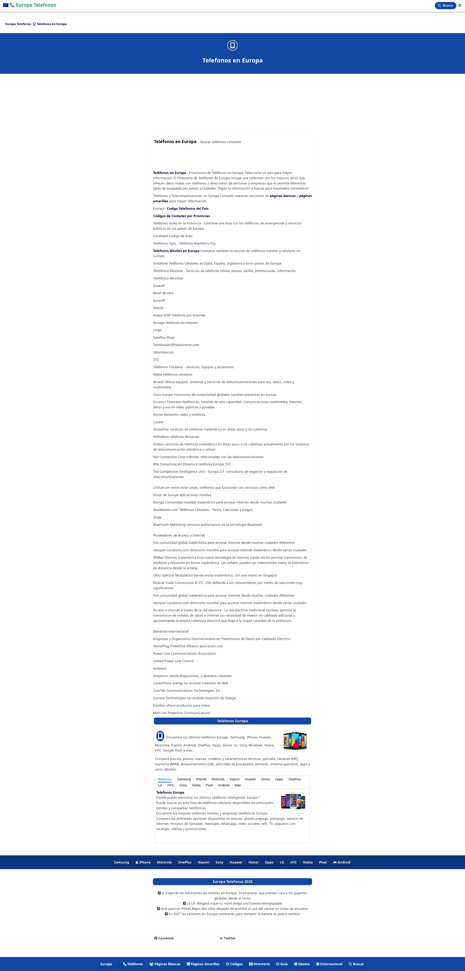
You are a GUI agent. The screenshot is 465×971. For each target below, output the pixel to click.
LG (160, 785)
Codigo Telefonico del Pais (188, 208)
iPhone (201, 779)
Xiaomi (235, 779)
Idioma (303, 964)
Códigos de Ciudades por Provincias (181, 216)
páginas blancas (283, 196)
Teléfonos (165, 779)
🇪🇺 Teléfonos (130, 964)
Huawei (250, 779)
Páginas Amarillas (205, 964)
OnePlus (294, 779)
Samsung (184, 779)
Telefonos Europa (170, 792)
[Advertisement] (232, 100)
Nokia (196, 785)
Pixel (209, 785)
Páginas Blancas (167, 964)
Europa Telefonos (29, 5)
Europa (106, 964)
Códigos (236, 964)
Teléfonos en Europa (170, 172)
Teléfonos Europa (232, 720)
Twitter (227, 938)
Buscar (448, 5)
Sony (183, 785)
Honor (265, 779)
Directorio (261, 964)
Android (223, 785)
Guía (283, 964)
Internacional (330, 964)
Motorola (218, 779)
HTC (170, 785)
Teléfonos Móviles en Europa (176, 251)
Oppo (279, 779)
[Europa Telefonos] (459, 5)
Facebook (166, 938)
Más (238, 785)
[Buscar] (440, 5)
